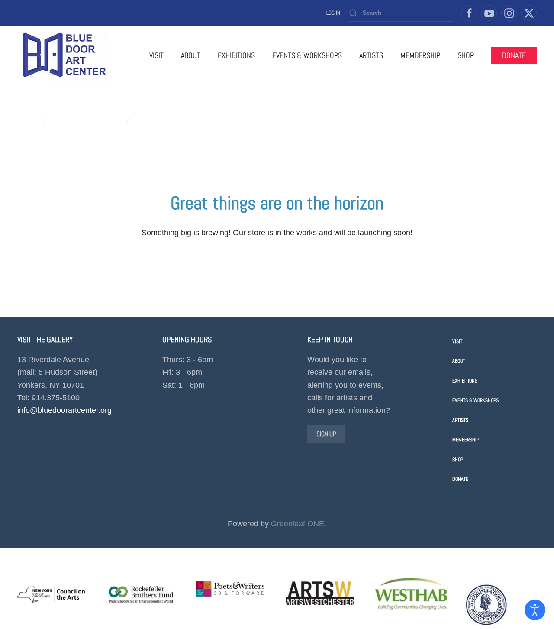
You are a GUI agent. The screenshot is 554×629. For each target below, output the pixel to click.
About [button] (190, 55)
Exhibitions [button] (236, 55)
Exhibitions (464, 380)
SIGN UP (326, 434)
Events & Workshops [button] (307, 55)
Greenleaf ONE (297, 523)
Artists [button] (371, 55)
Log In (333, 12)
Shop (457, 459)
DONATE (514, 55)
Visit (156, 55)
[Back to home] (64, 55)
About (458, 360)
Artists (460, 420)
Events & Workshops (475, 400)
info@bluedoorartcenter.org (64, 410)
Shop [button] (465, 55)
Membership (420, 55)
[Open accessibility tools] (535, 610)
